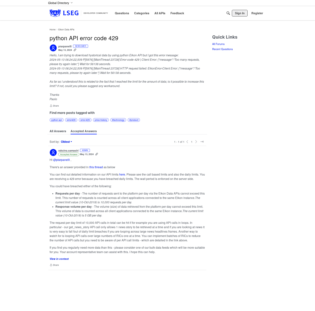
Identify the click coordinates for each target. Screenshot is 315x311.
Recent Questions (222, 49)
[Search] (228, 13)
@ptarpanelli (61, 160)
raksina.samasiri (68, 150)
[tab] (57, 131)
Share (54, 106)
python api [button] (56, 119)
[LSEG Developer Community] (79, 13)
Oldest (66, 142)
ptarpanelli (65, 46)
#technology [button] (118, 119)
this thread (96, 167)
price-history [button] (101, 119)
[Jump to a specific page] (202, 142)
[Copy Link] (75, 50)
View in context (59, 259)
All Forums (218, 44)
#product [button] (133, 119)
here (122, 174)
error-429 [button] (85, 119)
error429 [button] (71, 119)
